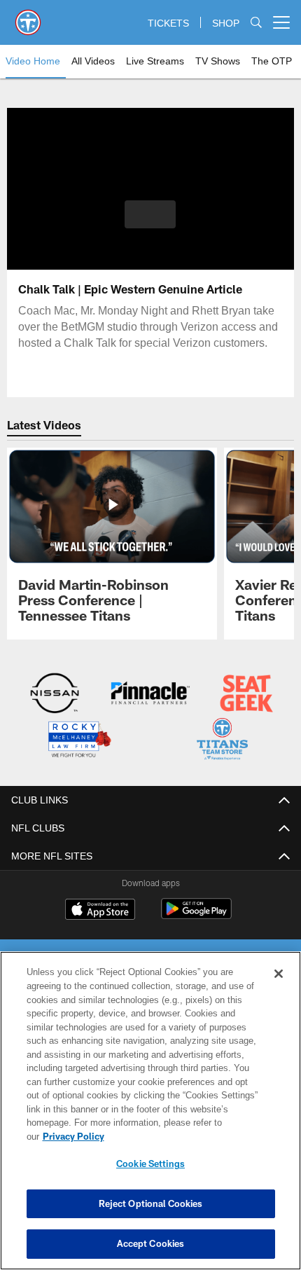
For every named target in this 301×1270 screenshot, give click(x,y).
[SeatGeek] (246, 694)
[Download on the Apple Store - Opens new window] (100, 909)
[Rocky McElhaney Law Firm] (78, 740)
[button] (150, 214)
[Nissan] (55, 694)
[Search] (256, 22)
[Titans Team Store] (222, 740)
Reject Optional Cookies (151, 1203)
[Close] (278, 987)
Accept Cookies (151, 1243)
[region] (150, 1117)
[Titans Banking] (150, 694)
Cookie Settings (150, 1163)
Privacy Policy (181, 1136)
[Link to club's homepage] (28, 17)
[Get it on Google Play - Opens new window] (196, 914)
